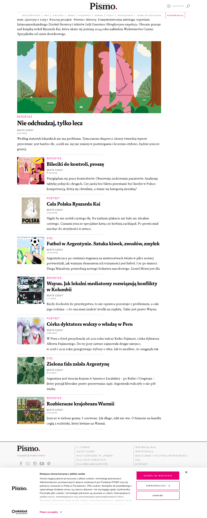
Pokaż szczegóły (49, 512)
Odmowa (158, 495)
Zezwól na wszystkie (158, 475)
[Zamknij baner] (194, 472)
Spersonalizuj (156, 485)
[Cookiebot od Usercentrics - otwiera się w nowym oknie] (19, 512)
